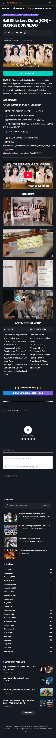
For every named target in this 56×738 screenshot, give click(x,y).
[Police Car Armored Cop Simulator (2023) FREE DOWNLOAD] (46, 703)
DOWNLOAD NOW (28, 73)
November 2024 (28, 621)
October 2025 (27, 592)
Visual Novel (30, 15)
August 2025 (27, 599)
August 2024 (28, 632)
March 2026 (28, 573)
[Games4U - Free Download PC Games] (14, 2)
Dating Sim (9, 15)
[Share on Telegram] (21, 32)
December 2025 (27, 584)
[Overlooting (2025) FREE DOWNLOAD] (10, 554)
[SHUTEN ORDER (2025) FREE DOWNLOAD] (10, 530)
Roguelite (25, 553)
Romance (40, 541)
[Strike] (14, 466)
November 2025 (27, 588)
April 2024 (28, 647)
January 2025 (28, 614)
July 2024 (28, 636)
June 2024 (28, 640)
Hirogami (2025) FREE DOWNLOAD (32, 513)
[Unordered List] (20, 466)
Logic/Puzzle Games (27, 519)
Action (23, 516)
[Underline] (11, 466)
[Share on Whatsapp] (13, 32)
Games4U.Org (20, 726)
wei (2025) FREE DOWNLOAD (29, 538)
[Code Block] (27, 466)
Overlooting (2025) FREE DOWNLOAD (33, 550)
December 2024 (28, 618)
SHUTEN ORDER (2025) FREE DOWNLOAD (34, 526)
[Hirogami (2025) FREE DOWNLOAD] (10, 517)
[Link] (30, 466)
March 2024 (28, 651)
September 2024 (28, 629)
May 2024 (27, 644)
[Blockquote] (23, 466)
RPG (19, 15)
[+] (36, 467)
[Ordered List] (17, 466)
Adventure (44, 516)
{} (33, 467)
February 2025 (28, 610)
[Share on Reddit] (17, 32)
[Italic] (8, 466)
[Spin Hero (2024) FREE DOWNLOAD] (46, 692)
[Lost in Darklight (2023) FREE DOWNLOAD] (46, 681)
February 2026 (27, 577)
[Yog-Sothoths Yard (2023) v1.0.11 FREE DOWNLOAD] (46, 669)
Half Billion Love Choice (21, 411)
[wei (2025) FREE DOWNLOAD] (10, 542)
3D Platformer (33, 516)
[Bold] (5, 466)
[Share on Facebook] (9, 32)
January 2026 (27, 581)
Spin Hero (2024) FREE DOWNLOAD (19, 689)
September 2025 (27, 595)
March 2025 (27, 607)
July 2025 (27, 603)
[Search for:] (25, 506)
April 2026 (28, 569)
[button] (5, 2)
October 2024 (28, 625)
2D (25, 541)
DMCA (29, 726)
